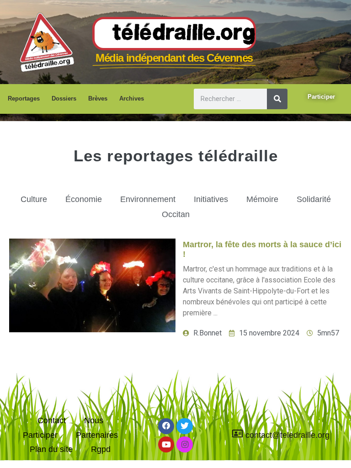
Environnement (148, 199)
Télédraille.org (184, 34)
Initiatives (211, 199)
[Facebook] (166, 426)
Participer (40, 435)
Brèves (97, 98)
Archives (131, 98)
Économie (83, 199)
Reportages (24, 98)
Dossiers (64, 98)
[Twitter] (184, 426)
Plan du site (51, 449)
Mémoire (262, 199)
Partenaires (97, 435)
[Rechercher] (277, 99)
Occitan (176, 214)
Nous (93, 420)
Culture (34, 199)
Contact (51, 420)
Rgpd (101, 449)
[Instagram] (184, 444)
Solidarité (314, 199)
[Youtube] (166, 444)
